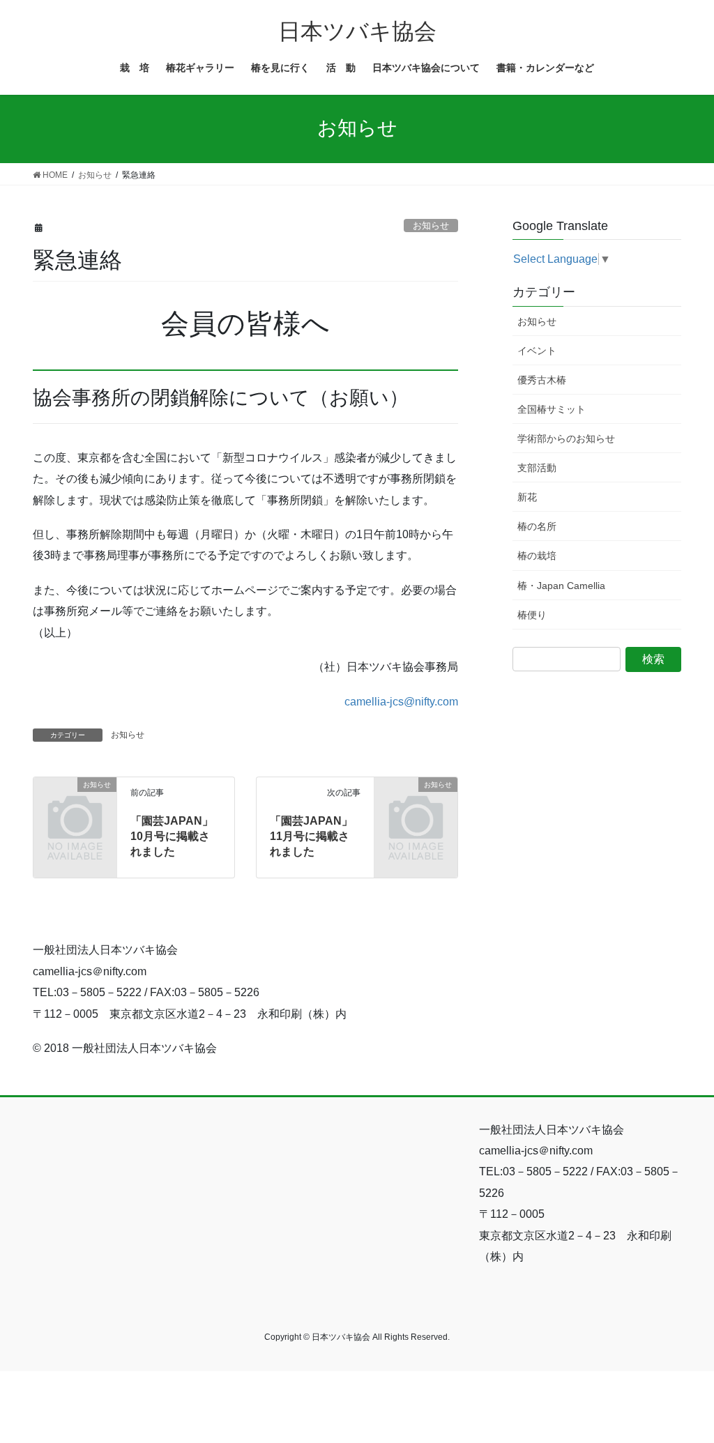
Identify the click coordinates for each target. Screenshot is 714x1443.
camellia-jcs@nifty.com (401, 702)
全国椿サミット (551, 409)
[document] (245, 323)
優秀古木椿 (541, 379)
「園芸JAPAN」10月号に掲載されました (171, 836)
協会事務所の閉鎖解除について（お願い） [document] (221, 398)
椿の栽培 (536, 555)
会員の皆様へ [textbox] (245, 323)
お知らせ (431, 225)
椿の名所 (536, 526)
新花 (527, 497)
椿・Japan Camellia (561, 585)
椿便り (532, 614)
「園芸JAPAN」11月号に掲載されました (311, 836)
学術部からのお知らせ (566, 438)
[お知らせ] (74, 802)
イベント (536, 350)
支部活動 (536, 467)
